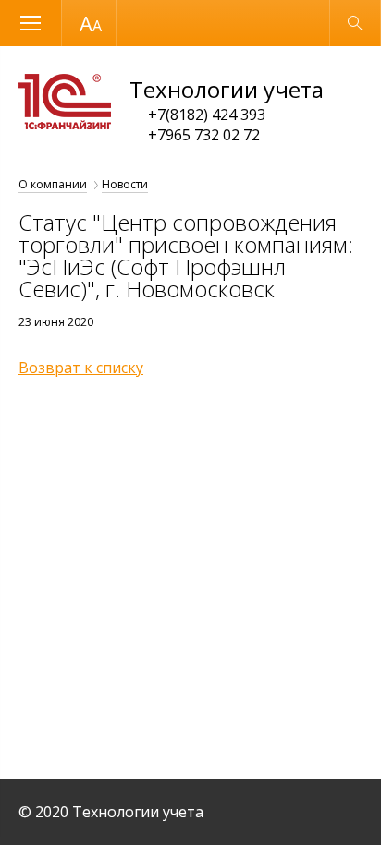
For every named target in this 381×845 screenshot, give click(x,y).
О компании (52, 184)
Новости (125, 184)
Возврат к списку (80, 367)
